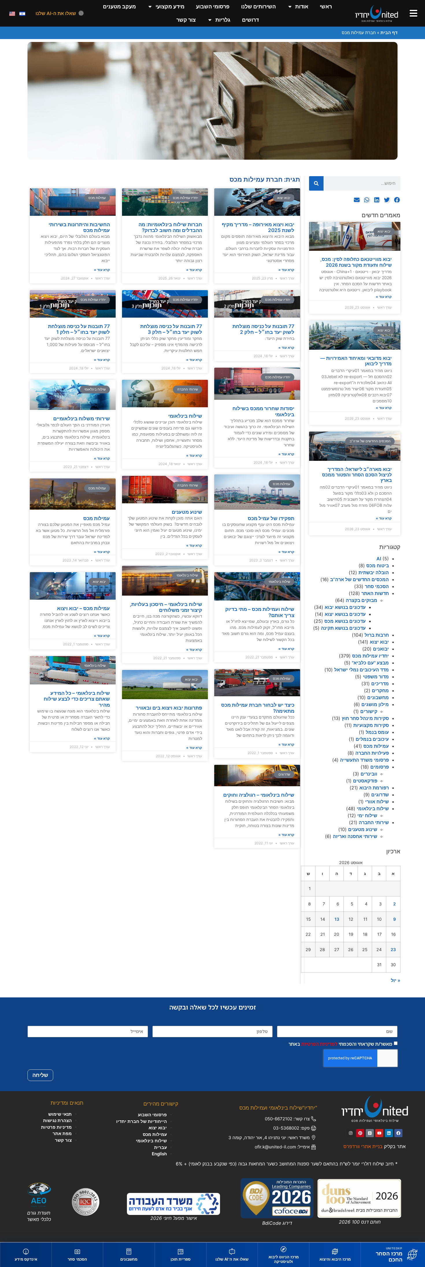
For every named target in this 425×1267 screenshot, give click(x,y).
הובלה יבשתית (374, 572)
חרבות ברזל (377, 635)
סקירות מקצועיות (371, 725)
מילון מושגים (375, 704)
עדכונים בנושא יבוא (345, 607)
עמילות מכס (376, 746)
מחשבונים (378, 697)
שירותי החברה (374, 822)
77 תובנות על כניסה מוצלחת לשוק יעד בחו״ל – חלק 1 (79, 329)
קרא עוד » (384, 296)
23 (393, 949)
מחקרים (380, 690)
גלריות (222, 20)
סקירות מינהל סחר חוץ (365, 718)
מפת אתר (62, 1133)
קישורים (368, 711)
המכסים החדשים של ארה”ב (359, 579)
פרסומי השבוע (213, 6)
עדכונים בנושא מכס (345, 621)
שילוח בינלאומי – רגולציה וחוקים (258, 795)
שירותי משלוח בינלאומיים (81, 418)
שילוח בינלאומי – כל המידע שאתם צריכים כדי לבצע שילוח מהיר (77, 699)
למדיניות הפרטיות (319, 1044)
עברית (160, 1147)
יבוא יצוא (379, 642)
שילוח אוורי (377, 801)
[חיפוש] (316, 183)
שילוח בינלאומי (373, 808)
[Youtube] (379, 1133)
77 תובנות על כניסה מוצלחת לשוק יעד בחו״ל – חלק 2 (263, 329)
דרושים (250, 20)
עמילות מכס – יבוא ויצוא (83, 608)
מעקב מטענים (119, 6)
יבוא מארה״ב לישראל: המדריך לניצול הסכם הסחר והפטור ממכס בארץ (357, 474)
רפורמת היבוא (374, 788)
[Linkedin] (389, 1133)
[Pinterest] (360, 1133)
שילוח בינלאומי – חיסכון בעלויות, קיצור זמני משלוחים (166, 607)
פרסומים (379, 767)
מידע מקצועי (170, 6)
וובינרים (369, 774)
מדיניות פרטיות (56, 1127)
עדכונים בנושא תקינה (343, 628)
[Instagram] (351, 1133)
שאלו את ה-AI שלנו (56, 13)
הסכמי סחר (377, 586)
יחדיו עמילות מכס (370, 656)
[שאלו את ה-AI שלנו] (81, 13)
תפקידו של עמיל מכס (271, 518)
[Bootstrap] (370, 1133)
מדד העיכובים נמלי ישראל (361, 670)
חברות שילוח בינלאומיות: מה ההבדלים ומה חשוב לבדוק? (170, 227)
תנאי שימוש (60, 1114)
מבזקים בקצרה (361, 600)
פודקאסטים (365, 781)
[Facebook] (398, 1133)
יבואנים (381, 649)
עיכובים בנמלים (372, 739)
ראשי (326, 6)
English (159, 1153)
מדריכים (380, 683)
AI (378, 558)
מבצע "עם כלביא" (370, 663)
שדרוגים (380, 795)
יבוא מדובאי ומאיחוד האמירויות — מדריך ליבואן (356, 361)
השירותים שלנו (258, 6)
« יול (395, 980)
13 (337, 919)
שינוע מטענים (362, 829)
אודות (301, 6)
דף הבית (389, 32)
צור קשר (186, 20)
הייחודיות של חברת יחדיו (141, 1121)
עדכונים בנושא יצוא (345, 614)
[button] (396, 200)
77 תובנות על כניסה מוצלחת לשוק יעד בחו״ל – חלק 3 (171, 329)
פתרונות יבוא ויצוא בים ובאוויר (169, 708)
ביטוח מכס (377, 565)
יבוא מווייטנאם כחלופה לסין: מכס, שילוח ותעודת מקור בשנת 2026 (356, 262)
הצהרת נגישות (57, 1120)
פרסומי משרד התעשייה (364, 760)
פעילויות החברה (372, 753)
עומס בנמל (377, 732)
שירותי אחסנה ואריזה (355, 836)
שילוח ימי (367, 815)
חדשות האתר (375, 593)
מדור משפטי (376, 676)
